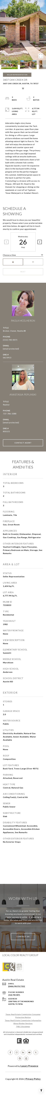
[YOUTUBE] (29, 1052)
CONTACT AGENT (23, 443)
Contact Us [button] (23, 937)
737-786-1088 (9, 413)
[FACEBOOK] (10, 1052)
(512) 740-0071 (10, 340)
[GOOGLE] (19, 1058)
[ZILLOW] (26, 1058)
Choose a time (9, 255)
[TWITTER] (35, 1052)
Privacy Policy (33, 1079)
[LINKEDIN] (23, 1052)
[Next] (40, 242)
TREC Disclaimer (23, 1026)
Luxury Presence (29, 1066)
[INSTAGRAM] (16, 1052)
